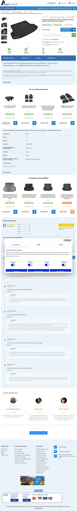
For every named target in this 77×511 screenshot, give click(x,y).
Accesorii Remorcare (42, 467)
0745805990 (51, 3)
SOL (7, 455)
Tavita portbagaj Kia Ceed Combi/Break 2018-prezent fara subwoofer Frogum (29, 196)
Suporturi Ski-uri (40, 465)
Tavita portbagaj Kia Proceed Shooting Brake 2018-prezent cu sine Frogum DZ (67, 196)
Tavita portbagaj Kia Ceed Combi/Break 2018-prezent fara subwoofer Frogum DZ (48, 196)
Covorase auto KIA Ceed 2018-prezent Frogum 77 (29, 106)
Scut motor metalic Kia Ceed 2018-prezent (10, 106)
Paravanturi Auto (41, 457)
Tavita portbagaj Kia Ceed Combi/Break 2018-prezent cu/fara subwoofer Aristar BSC (9, 196)
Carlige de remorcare (42, 449)
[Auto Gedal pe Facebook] (32, 480)
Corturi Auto (39, 472)
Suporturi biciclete (41, 463)
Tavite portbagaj (40, 453)
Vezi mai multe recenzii (38, 433)
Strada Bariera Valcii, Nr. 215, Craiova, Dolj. (67, 456)
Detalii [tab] (38, 244)
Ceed (26, 140)
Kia (26, 137)
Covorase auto (40, 451)
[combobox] (29, 3)
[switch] (30, 265)
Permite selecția (38, 271)
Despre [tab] (61, 244)
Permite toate (60, 271)
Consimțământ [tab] (16, 244)
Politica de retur (19, 461)
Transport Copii (40, 470)
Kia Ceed (14, 65)
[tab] (38, 152)
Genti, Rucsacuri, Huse (42, 468)
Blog (74, 8)
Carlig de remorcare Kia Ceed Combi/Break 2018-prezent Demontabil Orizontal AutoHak (48, 107)
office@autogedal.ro (63, 451)
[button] (9, 29)
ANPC (3, 455)
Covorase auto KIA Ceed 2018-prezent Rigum (67, 106)
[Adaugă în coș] (15, 123)
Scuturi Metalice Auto (42, 459)
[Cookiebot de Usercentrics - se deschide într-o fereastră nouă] (64, 240)
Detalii (14, 500)
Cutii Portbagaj (40, 461)
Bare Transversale (41, 455)
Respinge (16, 271)
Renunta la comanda (21, 463)
